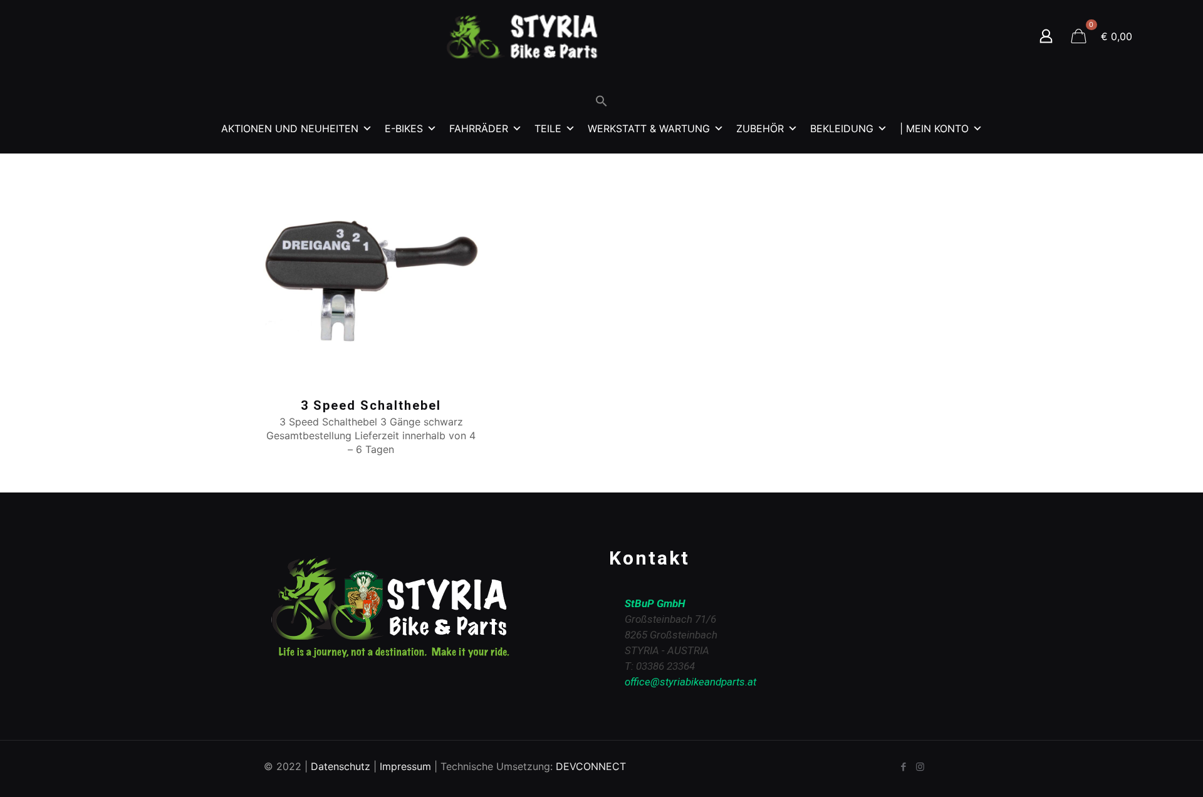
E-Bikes (404, 128)
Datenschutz (340, 766)
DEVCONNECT (591, 766)
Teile (547, 128)
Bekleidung (841, 128)
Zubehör (760, 128)
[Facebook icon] (903, 767)
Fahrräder (478, 128)
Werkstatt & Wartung (649, 128)
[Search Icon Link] (601, 103)
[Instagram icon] (920, 767)
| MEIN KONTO (934, 128)
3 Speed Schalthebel (371, 405)
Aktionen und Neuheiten (289, 128)
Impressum (405, 766)
